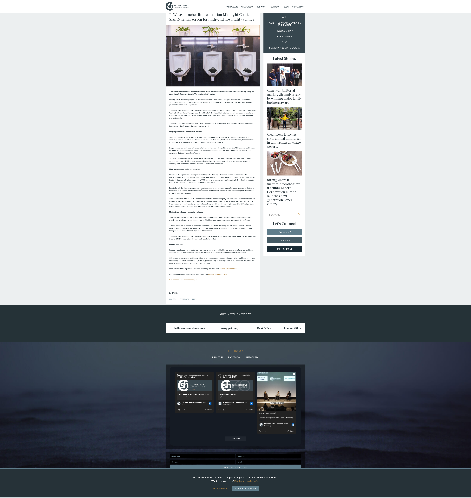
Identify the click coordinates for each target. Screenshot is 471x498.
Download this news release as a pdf (183, 280)
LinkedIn (173, 299)
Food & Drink (284, 30)
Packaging (284, 36)
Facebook (185, 299)
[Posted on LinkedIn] (210, 403)
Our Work (261, 7)
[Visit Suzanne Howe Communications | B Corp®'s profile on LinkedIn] (179, 403)
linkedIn (284, 240)
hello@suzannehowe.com (189, 328)
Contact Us (298, 7)
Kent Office (264, 328)
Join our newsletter (235, 467)
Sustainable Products (284, 47)
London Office (292, 328)
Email (194, 299)
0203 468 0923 (230, 328)
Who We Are (232, 7)
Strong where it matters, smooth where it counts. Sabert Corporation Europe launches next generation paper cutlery (283, 192)
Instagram (284, 248)
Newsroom (275, 7)
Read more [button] (263, 420)
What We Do (247, 7)
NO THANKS (219, 488)
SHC (284, 42)
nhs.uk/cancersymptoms (217, 274)
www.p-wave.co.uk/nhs (228, 269)
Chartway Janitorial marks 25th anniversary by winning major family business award (284, 96)
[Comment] (265, 431)
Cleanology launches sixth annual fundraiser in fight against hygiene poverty (284, 140)
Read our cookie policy (246, 481)
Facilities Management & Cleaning (284, 24)
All (284, 17)
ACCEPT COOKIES (245, 488)
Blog (286, 7)
